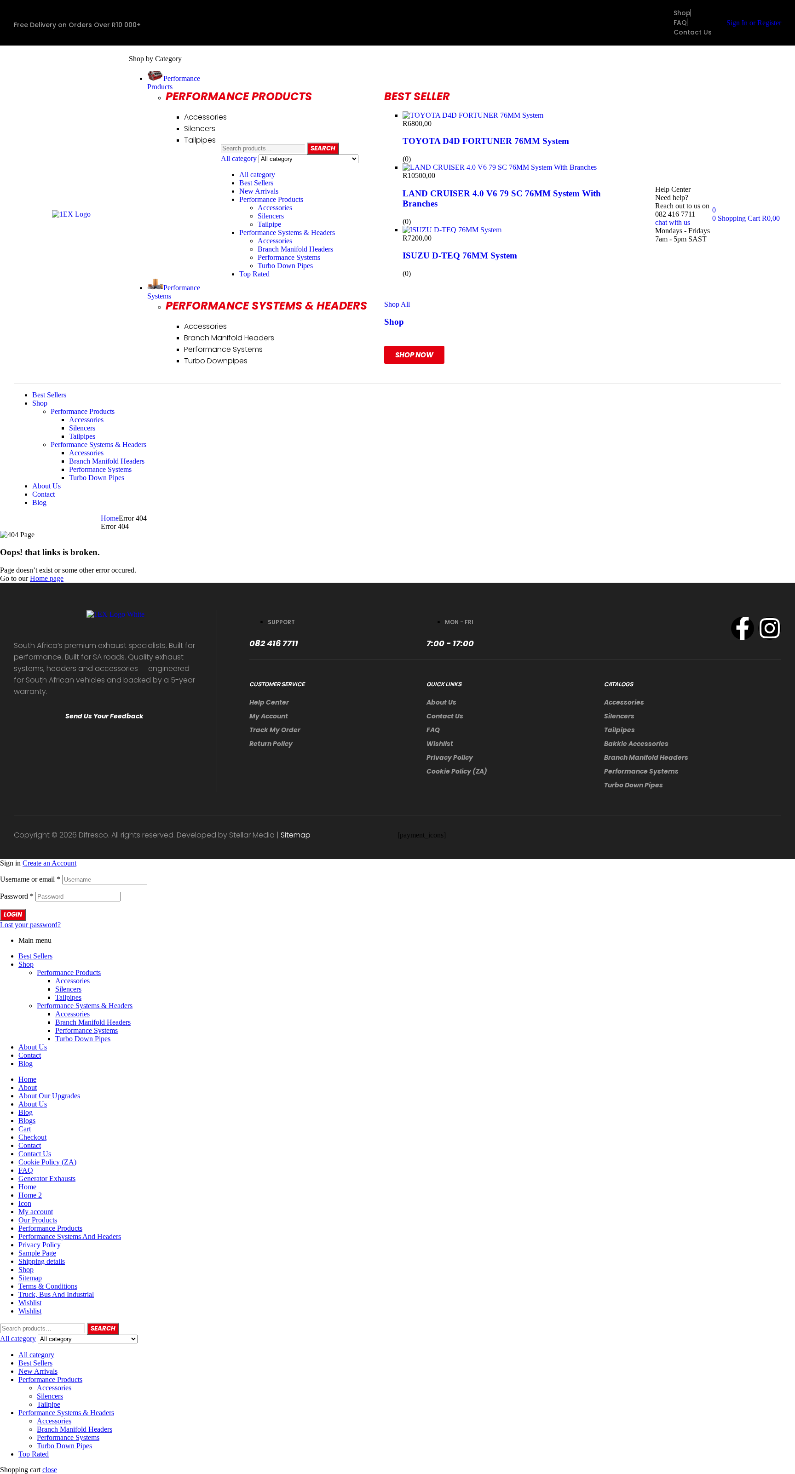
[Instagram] (769, 628)
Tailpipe (269, 224)
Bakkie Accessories (636, 743)
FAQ (433, 729)
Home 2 (30, 1195)
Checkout (32, 1137)
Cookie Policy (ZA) (456, 771)
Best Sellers (256, 183)
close (49, 1470)
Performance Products (271, 199)
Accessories (275, 208)
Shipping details (41, 1261)
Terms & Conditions (47, 1286)
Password (17, 896)
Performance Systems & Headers (287, 232)
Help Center (269, 702)
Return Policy (271, 743)
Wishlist (439, 743)
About (27, 1087)
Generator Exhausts (46, 1178)
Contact (29, 1055)
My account (268, 716)
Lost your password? (30, 925)
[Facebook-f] (742, 628)
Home (110, 518)
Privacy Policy (449, 757)
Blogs (26, 1120)
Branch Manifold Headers (295, 249)
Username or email (30, 879)
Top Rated (254, 274)
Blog (25, 1063)
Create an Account (49, 863)
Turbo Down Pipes (285, 266)
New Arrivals (258, 191)
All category (257, 174)
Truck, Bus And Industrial (56, 1294)
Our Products (37, 1220)
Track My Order (274, 729)
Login (13, 914)
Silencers (271, 216)
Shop (26, 964)
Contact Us (444, 716)
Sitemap (296, 835)
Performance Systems (289, 257)
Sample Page (37, 1253)
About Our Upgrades (49, 1096)
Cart (24, 1129)
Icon (24, 1203)
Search (323, 148)
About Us (441, 702)
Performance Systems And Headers (69, 1236)
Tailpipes (619, 729)
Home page (46, 578)
